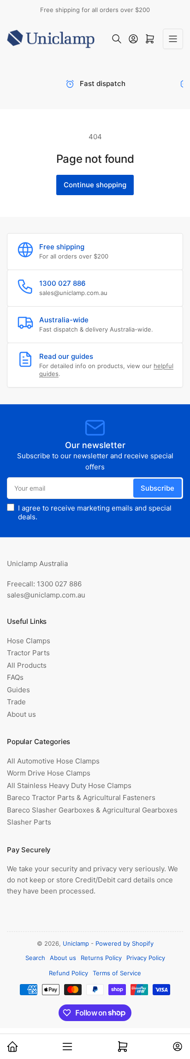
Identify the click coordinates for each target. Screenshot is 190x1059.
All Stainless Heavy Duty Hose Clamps (69, 785)
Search (35, 957)
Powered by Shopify (124, 943)
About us (21, 714)
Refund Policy (68, 973)
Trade (16, 701)
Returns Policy (101, 957)
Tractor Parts (28, 652)
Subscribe (157, 488)
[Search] (116, 39)
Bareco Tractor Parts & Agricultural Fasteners (81, 797)
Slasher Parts (29, 822)
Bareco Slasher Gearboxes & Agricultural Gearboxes (92, 810)
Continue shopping (95, 184)
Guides (18, 689)
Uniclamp (76, 943)
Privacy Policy (145, 957)
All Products (27, 665)
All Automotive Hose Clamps (53, 761)
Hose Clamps (28, 640)
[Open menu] (173, 39)
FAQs (15, 677)
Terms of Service (117, 973)
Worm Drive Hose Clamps (48, 773)
